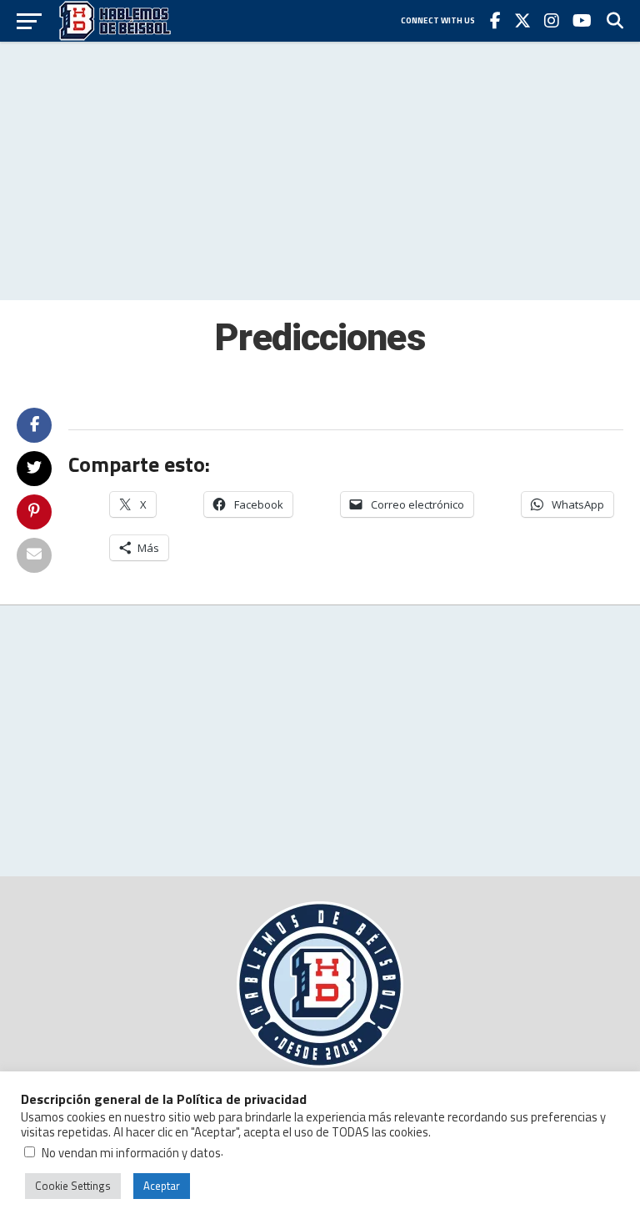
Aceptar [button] (161, 1185)
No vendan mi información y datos (131, 1152)
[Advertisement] (320, 171)
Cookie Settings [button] (73, 1185)
